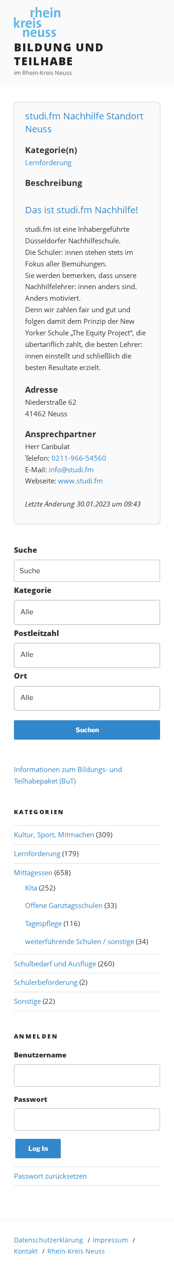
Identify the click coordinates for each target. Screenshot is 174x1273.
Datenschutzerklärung (48, 1240)
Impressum (110, 1240)
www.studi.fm (80, 480)
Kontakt (26, 1251)
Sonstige (27, 1001)
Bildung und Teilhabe (59, 53)
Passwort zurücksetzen (50, 1175)
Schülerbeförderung (45, 982)
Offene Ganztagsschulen (64, 905)
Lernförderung (48, 162)
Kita (31, 887)
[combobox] (87, 612)
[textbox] (93, 612)
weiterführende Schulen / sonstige (79, 941)
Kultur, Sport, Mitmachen (54, 834)
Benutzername (40, 1054)
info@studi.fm (71, 469)
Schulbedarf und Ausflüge (55, 963)
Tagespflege (43, 923)
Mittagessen (33, 872)
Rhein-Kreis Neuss (76, 1251)
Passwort (30, 1099)
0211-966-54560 (79, 458)
